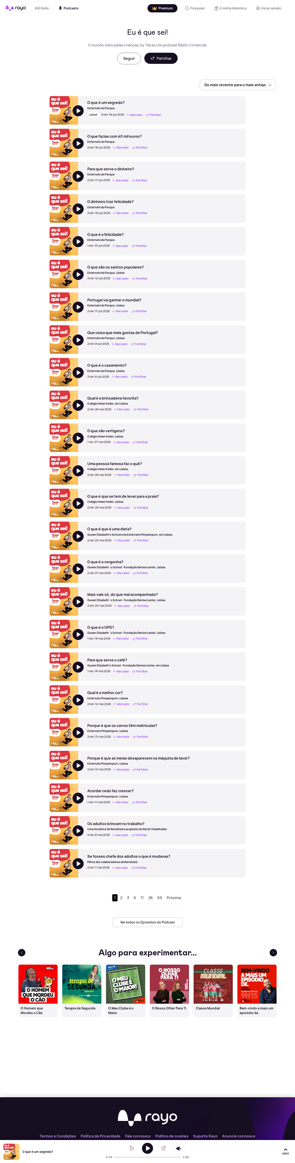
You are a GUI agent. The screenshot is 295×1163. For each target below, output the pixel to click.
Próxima (174, 897)
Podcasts (71, 8)
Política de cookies (172, 1136)
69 (159, 897)
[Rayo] (147, 1118)
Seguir (129, 58)
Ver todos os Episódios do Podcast (147, 922)
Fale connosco (138, 1136)
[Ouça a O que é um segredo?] (147, 1148)
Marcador (136, 115)
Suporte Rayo (205, 1136)
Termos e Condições (58, 1136)
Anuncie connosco (238, 1136)
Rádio (45, 8)
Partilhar (164, 58)
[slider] (115, 1157)
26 (150, 897)
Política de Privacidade (101, 1136)
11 (142, 897)
